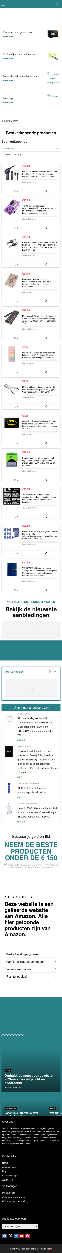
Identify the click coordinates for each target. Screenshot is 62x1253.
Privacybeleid (8, 1192)
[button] (31, 954)
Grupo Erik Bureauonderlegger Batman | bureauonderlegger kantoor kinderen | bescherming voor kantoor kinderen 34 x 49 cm (39, 425)
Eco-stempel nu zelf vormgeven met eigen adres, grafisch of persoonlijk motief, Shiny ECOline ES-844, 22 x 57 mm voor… (39, 461)
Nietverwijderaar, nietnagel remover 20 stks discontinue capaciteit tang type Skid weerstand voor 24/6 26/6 (38, 389)
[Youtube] (21, 1236)
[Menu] (3, 4)
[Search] (57, 4)
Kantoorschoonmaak (28, 783)
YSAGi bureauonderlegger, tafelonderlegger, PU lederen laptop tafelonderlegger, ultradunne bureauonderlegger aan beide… (37, 209)
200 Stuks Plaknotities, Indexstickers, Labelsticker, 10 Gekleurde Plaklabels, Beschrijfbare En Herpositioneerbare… (39, 355)
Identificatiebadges (27, 803)
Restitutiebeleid (16, 976)
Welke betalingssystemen (23, 954)
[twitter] (10, 1236)
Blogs (5, 1171)
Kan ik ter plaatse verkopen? (25, 961)
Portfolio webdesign (38, 1248)
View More (8, 36)
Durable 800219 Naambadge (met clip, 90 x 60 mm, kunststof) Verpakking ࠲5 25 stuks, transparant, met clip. (38, 812)
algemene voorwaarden (13, 1196)
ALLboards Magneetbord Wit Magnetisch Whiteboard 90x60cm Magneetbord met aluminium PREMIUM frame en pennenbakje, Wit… (35, 726)
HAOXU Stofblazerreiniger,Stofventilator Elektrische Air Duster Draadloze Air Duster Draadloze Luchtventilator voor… (39, 174)
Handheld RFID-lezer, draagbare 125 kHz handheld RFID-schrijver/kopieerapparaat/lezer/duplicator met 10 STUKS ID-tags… (40, 535)
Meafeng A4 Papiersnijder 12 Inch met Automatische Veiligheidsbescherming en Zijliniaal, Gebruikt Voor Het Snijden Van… (39, 319)
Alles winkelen (9, 1167)
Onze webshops (10, 1175)
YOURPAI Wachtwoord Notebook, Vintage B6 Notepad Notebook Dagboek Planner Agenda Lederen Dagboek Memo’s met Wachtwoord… (39, 572)
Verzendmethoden (18, 969)
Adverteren (7, 1179)
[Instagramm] (16, 1236)
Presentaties (24, 713)
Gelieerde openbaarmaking (15, 1201)
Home (5, 1162)
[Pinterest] (27, 1236)
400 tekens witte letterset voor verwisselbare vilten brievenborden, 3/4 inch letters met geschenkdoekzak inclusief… (39, 498)
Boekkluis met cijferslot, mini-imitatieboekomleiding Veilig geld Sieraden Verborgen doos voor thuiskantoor (36, 283)
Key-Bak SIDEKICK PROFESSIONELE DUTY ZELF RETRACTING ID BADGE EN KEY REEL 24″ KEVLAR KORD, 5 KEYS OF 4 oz (39, 246)
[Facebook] (4, 1236)
